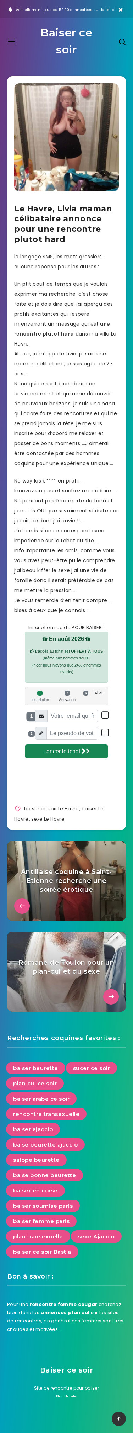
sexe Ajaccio (96, 1236)
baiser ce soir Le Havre (51, 808)
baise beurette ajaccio (45, 1144)
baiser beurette (35, 1068)
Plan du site (66, 1396)
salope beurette (36, 1160)
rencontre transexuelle (46, 1114)
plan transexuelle (38, 1236)
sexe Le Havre (48, 819)
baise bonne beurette (44, 1175)
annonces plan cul (64, 1312)
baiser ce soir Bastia (42, 1251)
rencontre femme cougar (64, 1304)
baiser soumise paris (43, 1205)
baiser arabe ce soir (41, 1098)
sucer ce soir (91, 1068)
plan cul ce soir (35, 1083)
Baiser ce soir (66, 41)
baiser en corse (35, 1190)
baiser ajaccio (33, 1129)
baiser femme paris (41, 1221)
